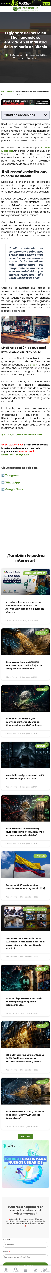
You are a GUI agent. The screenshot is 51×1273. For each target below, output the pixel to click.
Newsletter (45, 1272)
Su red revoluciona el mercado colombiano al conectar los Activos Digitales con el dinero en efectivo (24, 607)
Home (3, 92)
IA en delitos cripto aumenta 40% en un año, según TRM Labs (24, 777)
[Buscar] (16, 1269)
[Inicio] (6, 1269)
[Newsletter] (45, 1269)
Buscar (15, 1272)
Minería (35, 58)
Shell (39, 434)
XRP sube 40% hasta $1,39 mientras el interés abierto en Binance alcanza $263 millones (23, 722)
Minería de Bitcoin (26, 434)
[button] (45, 115)
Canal (35, 1272)
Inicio (6, 1272)
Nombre (7, 1239)
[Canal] (35, 1269)
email (6, 1251)
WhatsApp (12, 482)
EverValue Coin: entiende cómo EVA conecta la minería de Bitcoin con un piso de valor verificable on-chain (25, 943)
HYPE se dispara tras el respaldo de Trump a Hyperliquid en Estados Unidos (23, 1002)
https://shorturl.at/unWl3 (15, 454)
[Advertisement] (25, 523)
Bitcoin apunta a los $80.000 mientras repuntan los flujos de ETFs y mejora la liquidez (23, 665)
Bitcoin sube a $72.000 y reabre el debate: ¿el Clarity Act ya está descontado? (24, 1115)
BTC (14, 434)
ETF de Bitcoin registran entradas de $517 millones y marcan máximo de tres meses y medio (24, 1058)
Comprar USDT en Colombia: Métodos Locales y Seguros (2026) (25, 887)
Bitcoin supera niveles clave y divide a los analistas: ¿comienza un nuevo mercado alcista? (24, 832)
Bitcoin (34, 364)
